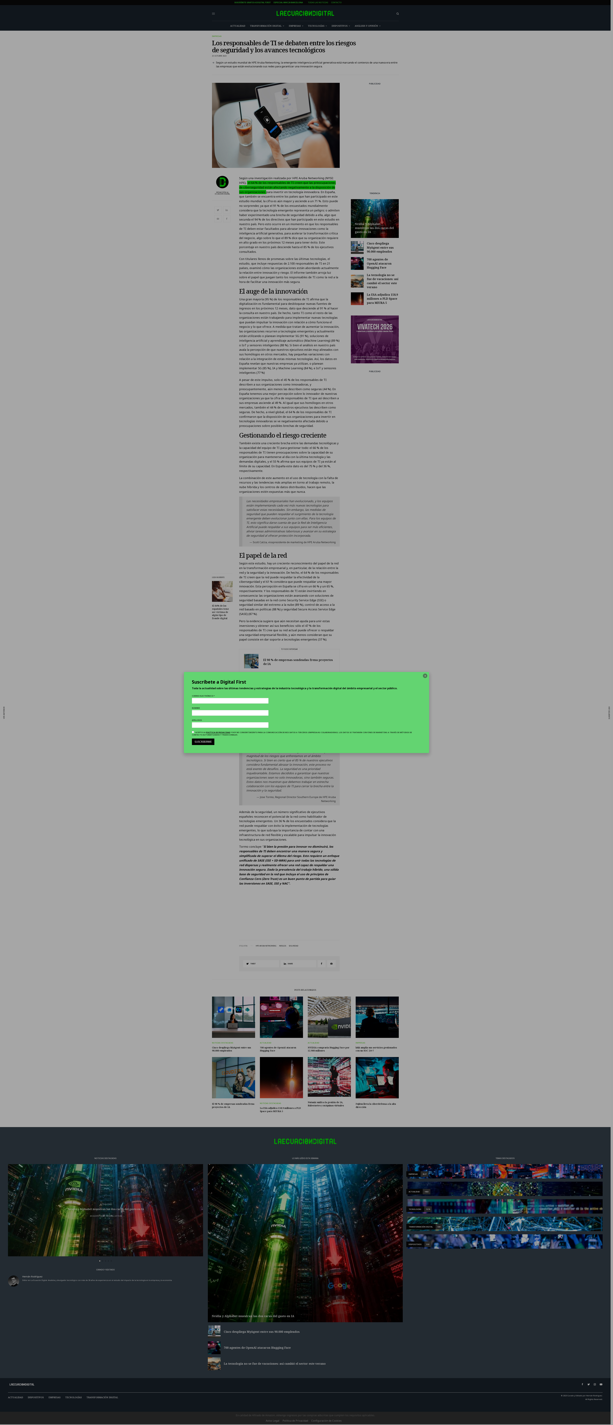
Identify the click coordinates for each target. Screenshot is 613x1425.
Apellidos (197, 720)
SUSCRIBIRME (203, 741)
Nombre (196, 708)
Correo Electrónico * (203, 696)
